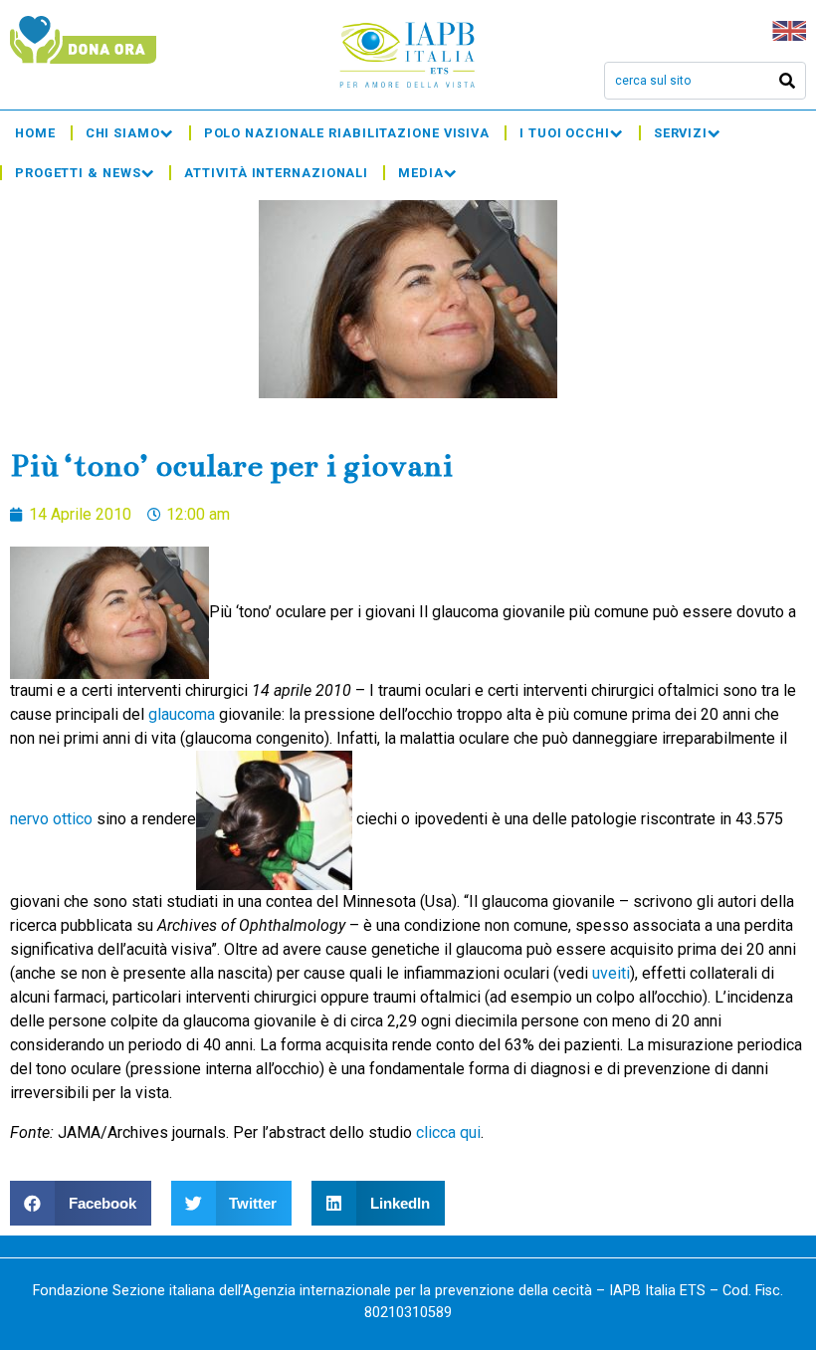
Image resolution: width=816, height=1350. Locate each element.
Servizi (681, 132)
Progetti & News (78, 172)
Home (35, 132)
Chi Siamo (123, 132)
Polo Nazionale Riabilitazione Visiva (347, 132)
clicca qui (448, 1132)
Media (421, 172)
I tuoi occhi (564, 132)
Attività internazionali (276, 172)
